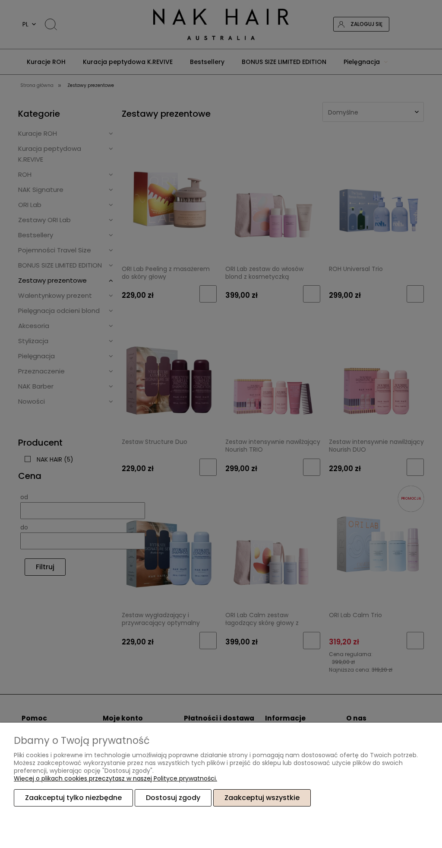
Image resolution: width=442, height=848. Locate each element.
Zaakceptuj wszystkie (262, 798)
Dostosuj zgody (173, 798)
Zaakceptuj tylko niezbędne (73, 798)
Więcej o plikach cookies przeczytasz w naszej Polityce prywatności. (115, 778)
